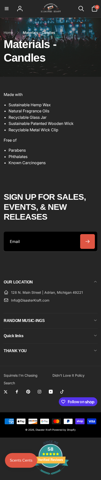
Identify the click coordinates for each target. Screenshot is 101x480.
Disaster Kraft (43, 429)
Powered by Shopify (64, 429)
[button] (6, 8)
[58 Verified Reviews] (50, 476)
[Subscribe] (87, 241)
